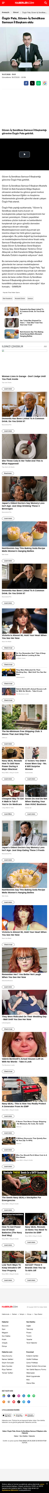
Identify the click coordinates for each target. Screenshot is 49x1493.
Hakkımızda (5, 1314)
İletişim (22, 1314)
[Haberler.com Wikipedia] (9, 1402)
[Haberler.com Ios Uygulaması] (7, 1415)
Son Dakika (6, 1336)
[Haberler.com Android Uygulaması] (18, 1415)
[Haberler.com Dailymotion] (29, 1402)
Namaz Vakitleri (7, 1359)
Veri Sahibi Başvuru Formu (36, 1369)
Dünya (4, 1346)
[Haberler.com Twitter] (14, 1396)
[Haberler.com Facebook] (9, 1396)
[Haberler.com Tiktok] (19, 1402)
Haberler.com (7, 1352)
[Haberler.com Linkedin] (24, 1396)
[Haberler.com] (10, 1307)
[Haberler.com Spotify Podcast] (34, 1396)
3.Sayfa (4, 1343)
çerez (42, 1484)
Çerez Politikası (32, 1363)
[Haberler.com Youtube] (14, 1402)
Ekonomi (5, 1326)
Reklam (14, 1314)
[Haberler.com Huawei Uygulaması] (29, 1415)
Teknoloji (29, 1329)
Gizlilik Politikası (32, 1359)
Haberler (5, 1322)
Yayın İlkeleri (38, 1314)
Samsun (30, 298)
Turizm (29, 1336)
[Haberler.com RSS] (4, 1402)
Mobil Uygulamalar (33, 1376)
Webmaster (30, 1373)
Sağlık (28, 1326)
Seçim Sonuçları (8, 1363)
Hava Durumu (7, 1356)
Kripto (4, 1339)
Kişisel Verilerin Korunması (36, 1366)
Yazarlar (29, 1339)
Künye (29, 1314)
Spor (3, 1329)
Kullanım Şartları (32, 1356)
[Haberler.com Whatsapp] (29, 1396)
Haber (16, 1436)
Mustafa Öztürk (20, 298)
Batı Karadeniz (7, 298)
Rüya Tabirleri (7, 1369)
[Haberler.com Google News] (4, 1396)
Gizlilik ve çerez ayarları (11, 1441)
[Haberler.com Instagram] (19, 1396)
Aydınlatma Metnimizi (10, 1490)
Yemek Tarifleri (7, 1373)
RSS (28, 1380)
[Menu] (3, 2)
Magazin (5, 1333)
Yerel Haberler (31, 1343)
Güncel (15, 12)
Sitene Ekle (30, 1383)
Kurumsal (30, 1352)
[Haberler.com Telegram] (24, 1402)
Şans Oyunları (7, 1366)
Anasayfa (5, 12)
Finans (28, 1333)
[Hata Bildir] (23, 1441)
